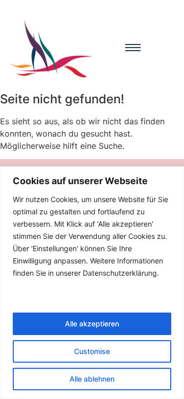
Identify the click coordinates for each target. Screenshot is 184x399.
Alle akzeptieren (92, 323)
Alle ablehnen (92, 378)
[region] (92, 282)
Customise (92, 351)
